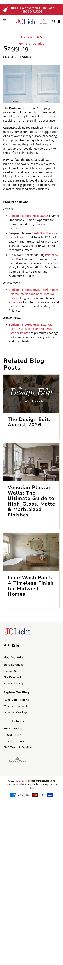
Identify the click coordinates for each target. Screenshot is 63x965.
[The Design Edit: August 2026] (31, 394)
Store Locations (13, 664)
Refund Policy (12, 734)
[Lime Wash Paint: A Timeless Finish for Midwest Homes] (31, 552)
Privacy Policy (12, 728)
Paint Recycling (13, 683)
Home (23, 43)
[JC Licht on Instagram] (13, 646)
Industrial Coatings (15, 712)
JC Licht (20, 780)
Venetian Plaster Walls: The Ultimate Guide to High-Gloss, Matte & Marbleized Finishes (31, 501)
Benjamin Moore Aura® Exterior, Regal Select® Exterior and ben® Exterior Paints (30, 329)
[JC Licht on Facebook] (5, 646)
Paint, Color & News (16, 699)
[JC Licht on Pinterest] (9, 646)
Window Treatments (16, 706)
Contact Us (11, 671)
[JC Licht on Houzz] (18, 646)
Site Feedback (13, 677)
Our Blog (38, 43)
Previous (27, 36)
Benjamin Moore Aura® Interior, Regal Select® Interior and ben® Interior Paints (34, 294)
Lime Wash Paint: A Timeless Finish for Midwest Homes (31, 585)
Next (39, 36)
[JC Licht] (31, 21)
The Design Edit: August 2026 (29, 422)
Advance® (15, 302)
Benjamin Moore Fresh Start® (28, 216)
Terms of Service (14, 741)
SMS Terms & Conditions (19, 747)
